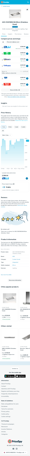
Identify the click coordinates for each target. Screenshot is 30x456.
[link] (9, 305)
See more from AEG (6, 274)
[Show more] (2, 47)
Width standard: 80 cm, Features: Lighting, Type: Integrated (15, 29)
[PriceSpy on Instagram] (17, 448)
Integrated (15, 262)
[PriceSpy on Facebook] (13, 448)
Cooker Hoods (6, 6)
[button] (3, 42)
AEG (13, 256)
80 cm (14, 265)
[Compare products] (27, 9)
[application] (15, 154)
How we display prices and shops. (17, 96)
